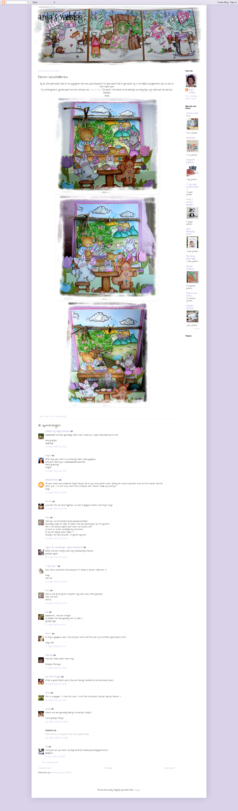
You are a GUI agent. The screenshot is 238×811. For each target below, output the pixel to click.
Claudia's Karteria (190, 307)
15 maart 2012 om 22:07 (56, 492)
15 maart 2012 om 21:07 (56, 471)
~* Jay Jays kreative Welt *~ (192, 187)
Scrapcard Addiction (190, 161)
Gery (47, 517)
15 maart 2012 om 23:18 (56, 508)
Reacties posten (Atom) (61, 772)
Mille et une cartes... (191, 294)
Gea (47, 612)
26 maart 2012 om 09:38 (56, 738)
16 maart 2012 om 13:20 (56, 603)
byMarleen (191, 138)
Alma (47, 692)
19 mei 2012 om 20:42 (55, 756)
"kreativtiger (95, 89)
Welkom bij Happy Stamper (57, 431)
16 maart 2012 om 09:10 (56, 557)
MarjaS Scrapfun (190, 267)
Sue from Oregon (53, 676)
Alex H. (48, 633)
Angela (48, 455)
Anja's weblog (192, 91)
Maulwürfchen (51, 480)
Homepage (107, 768)
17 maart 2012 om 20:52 (56, 668)
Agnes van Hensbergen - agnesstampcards (64, 547)
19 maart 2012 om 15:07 (56, 700)
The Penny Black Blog (190, 257)
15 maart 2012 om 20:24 (56, 446)
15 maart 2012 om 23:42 (56, 538)
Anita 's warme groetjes (189, 202)
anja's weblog (60, 17)
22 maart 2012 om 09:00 (56, 722)
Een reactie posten (50, 762)
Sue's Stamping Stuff (190, 232)
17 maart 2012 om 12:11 (55, 625)
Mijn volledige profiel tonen (191, 98)
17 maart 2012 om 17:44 (55, 646)
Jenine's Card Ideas (192, 114)
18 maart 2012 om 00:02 (56, 684)
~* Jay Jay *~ (51, 566)
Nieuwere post (45, 768)
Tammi (48, 501)
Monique (49, 655)
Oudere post (169, 768)
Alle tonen (196, 329)
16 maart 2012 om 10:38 (56, 581)
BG (46, 746)
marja (48, 709)
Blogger (137, 790)
